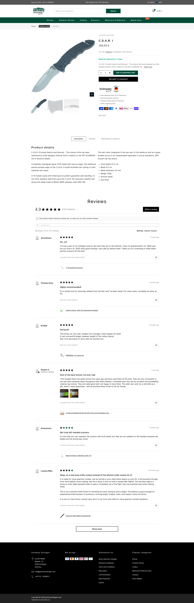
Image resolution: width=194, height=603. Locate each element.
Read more (148, 67)
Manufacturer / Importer (110, 139)
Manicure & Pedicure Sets (141, 571)
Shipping (109, 52)
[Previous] (35, 66)
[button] (76, 209)
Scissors (95, 20)
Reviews (92, 139)
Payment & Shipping (106, 563)
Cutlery (83, 20)
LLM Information (105, 575)
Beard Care (136, 20)
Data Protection (104, 579)
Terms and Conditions (107, 567)
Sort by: (140, 231)
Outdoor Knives (66, 20)
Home (33, 26)
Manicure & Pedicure (115, 20)
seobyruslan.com (45, 600)
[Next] (91, 66)
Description (78, 139)
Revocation (103, 571)
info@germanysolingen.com (45, 571)
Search (113, 11)
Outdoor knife (44, 26)
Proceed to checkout (118, 79)
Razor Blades (137, 579)
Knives (50, 20)
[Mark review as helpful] (156, 257)
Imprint (101, 582)
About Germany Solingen (108, 559)
